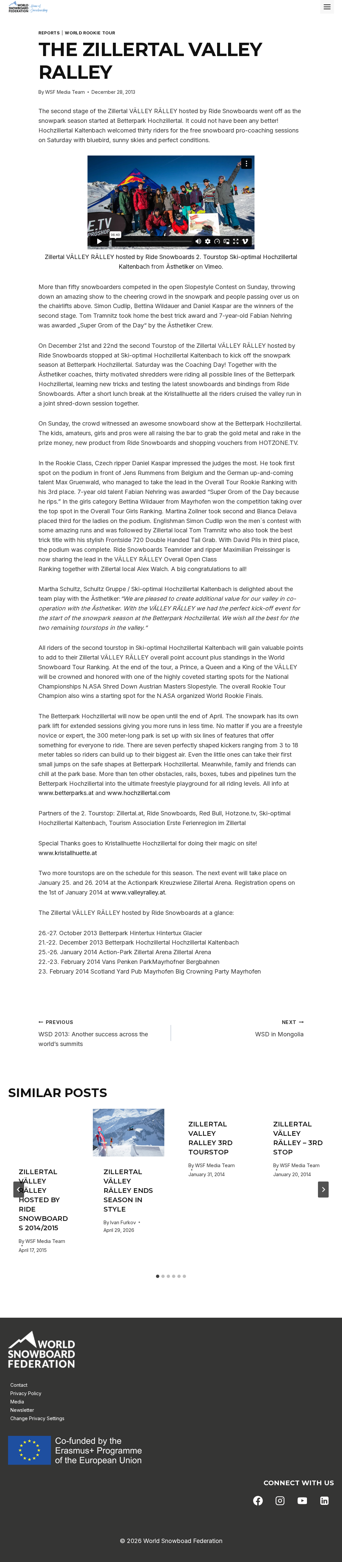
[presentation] (43, 1132)
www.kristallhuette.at (67, 852)
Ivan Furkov (123, 1222)
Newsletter (22, 1410)
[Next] (323, 1190)
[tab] (157, 1276)
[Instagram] (280, 1501)
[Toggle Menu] (327, 7)
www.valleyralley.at (138, 892)
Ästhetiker (180, 266)
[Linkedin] (324, 1501)
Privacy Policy (25, 1393)
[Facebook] (258, 1501)
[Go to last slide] (18, 1190)
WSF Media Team (65, 92)
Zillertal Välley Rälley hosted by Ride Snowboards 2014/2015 (43, 1200)
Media (17, 1401)
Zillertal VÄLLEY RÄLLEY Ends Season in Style (128, 1190)
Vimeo (213, 266)
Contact (18, 1385)
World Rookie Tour (90, 32)
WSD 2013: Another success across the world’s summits (93, 1033)
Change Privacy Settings (37, 1418)
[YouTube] (302, 1501)
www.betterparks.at (66, 792)
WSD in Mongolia (279, 1028)
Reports (49, 32)
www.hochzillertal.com (138, 792)
